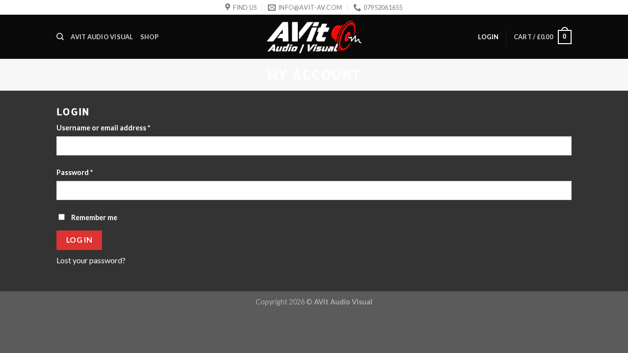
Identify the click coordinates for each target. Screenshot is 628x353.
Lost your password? (91, 260)
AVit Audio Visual (102, 37)
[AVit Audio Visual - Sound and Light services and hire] (314, 37)
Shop (149, 37)
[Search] (60, 36)
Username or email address (103, 128)
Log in (79, 239)
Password (74, 172)
